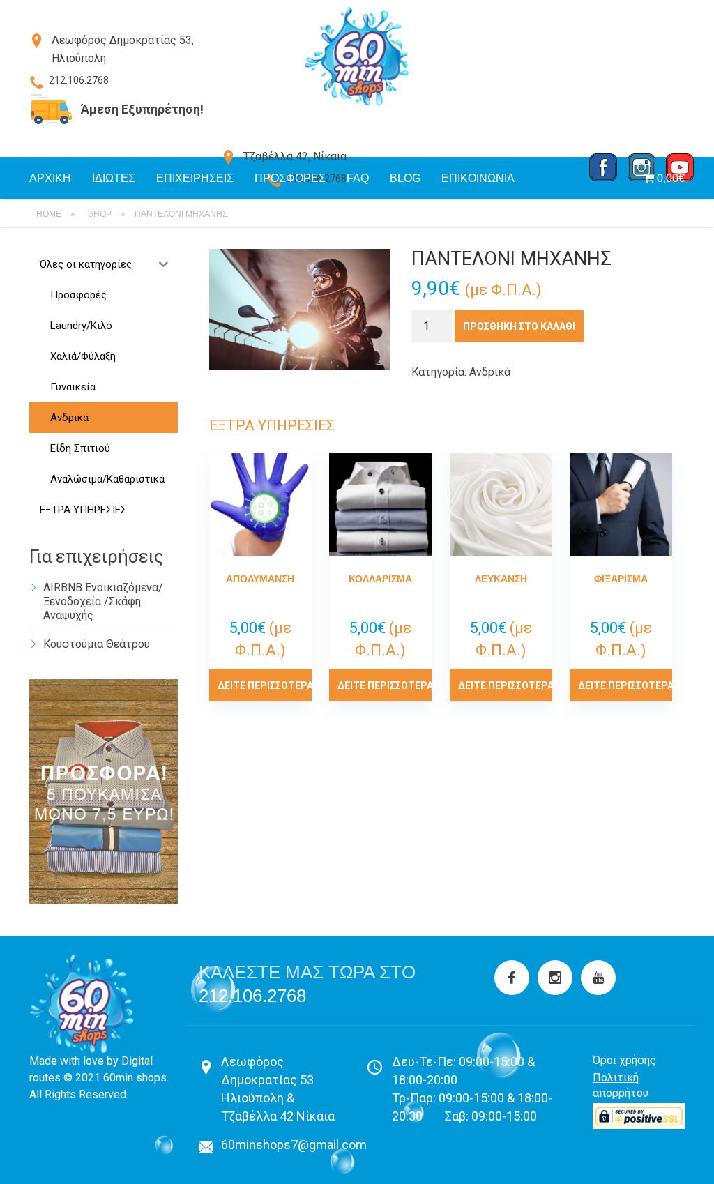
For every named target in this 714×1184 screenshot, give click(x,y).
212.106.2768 (252, 995)
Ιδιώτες (113, 178)
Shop (100, 214)
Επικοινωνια (478, 178)
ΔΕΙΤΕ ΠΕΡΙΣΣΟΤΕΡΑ (265, 685)
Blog (405, 178)
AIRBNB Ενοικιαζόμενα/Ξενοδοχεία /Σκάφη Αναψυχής (103, 601)
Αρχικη (50, 178)
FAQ (358, 178)
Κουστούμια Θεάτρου (96, 644)
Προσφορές (290, 178)
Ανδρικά (489, 372)
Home (48, 214)
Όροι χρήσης (624, 1060)
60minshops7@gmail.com (294, 1144)
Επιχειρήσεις (195, 178)
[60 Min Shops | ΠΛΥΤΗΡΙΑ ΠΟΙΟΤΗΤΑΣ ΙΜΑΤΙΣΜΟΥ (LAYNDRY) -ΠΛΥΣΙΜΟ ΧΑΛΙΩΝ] (357, 56)
